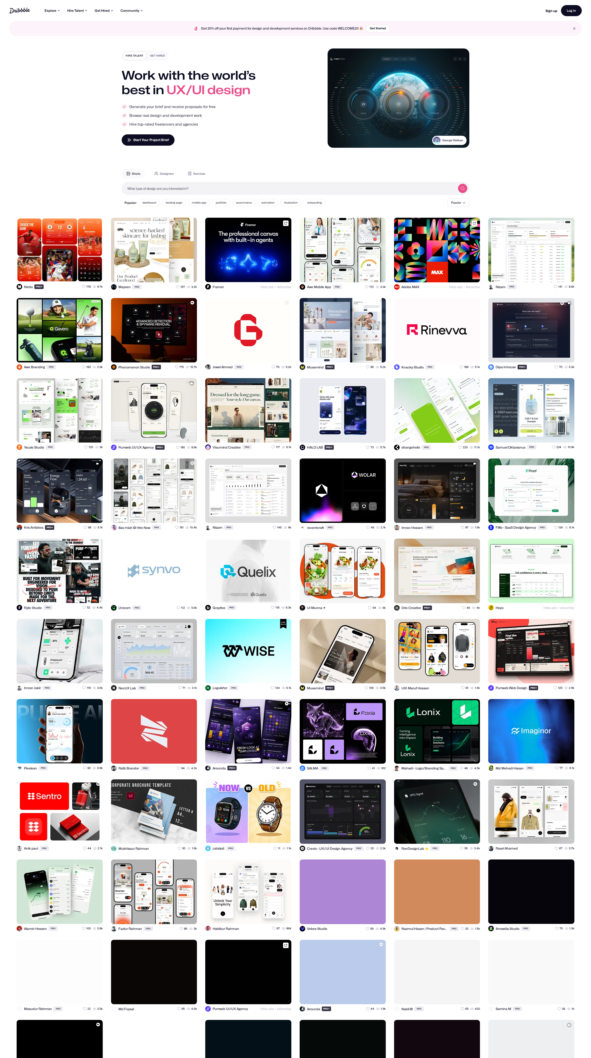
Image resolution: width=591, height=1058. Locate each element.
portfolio (221, 202)
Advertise (284, 287)
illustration (291, 202)
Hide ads (267, 287)
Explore (50, 10)
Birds (459, 140)
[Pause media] (335, 140)
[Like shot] (95, 274)
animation (267, 202)
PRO (39, 286)
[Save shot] (86, 274)
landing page (174, 202)
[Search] (462, 188)
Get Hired (102, 10)
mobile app (199, 202)
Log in (571, 10)
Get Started (378, 28)
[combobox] (288, 188)
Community (130, 10)
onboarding (314, 202)
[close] (574, 28)
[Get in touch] (77, 274)
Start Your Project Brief (151, 140)
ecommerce (244, 202)
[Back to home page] (19, 10)
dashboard (149, 202)
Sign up (551, 11)
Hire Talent (75, 10)
